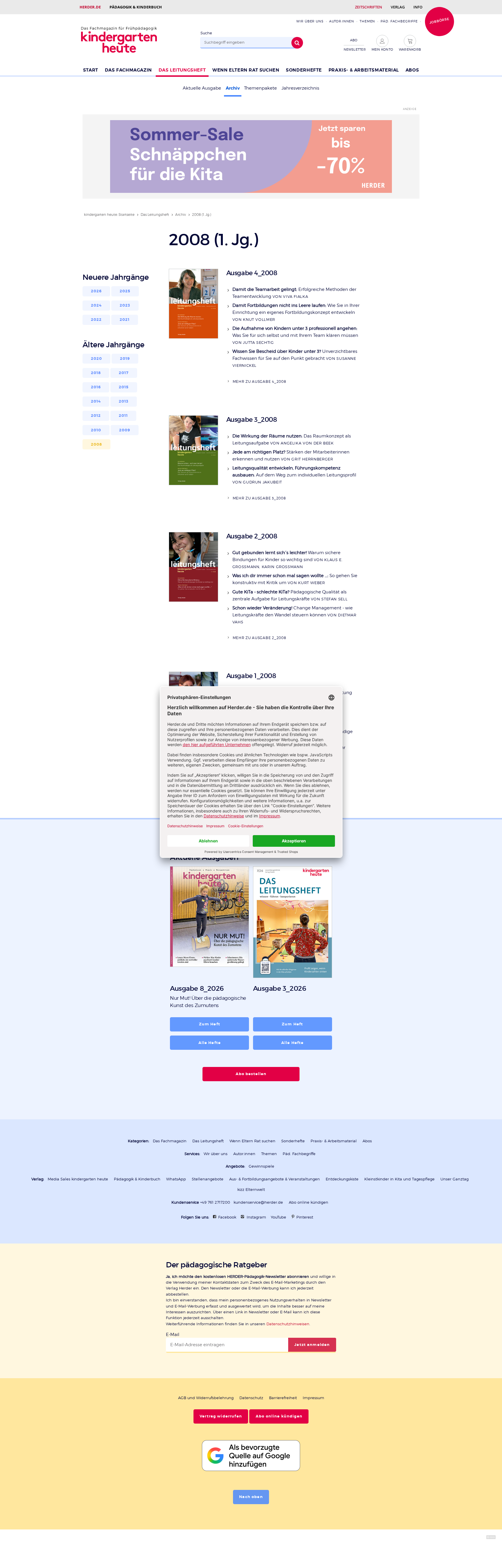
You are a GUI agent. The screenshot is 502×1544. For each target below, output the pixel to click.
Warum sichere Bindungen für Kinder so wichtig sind (287, 559)
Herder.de (90, 7)
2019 (125, 358)
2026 (96, 291)
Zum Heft (209, 1024)
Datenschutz (251, 1398)
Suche (206, 33)
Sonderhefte (304, 70)
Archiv (233, 88)
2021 (125, 319)
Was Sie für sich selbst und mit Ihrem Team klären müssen (295, 335)
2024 (96, 305)
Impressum (313, 1398)
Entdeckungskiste (342, 1179)
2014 (96, 401)
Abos (412, 70)
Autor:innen (341, 21)
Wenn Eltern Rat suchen (245, 70)
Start (90, 70)
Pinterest (304, 1217)
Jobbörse (439, 21)
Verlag (398, 7)
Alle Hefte (209, 1042)
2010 (96, 430)
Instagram (256, 1217)
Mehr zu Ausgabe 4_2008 (259, 381)
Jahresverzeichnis (300, 88)
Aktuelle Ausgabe (202, 88)
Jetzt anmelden (312, 1344)
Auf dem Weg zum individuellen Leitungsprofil (294, 474)
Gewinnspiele (261, 1166)
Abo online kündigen (308, 1202)
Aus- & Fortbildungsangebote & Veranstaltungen (274, 1179)
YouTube (278, 1217)
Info (417, 7)
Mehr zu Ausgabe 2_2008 (259, 638)
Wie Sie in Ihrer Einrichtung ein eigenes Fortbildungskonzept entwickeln (296, 312)
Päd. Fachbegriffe (399, 21)
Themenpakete (260, 88)
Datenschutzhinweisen (287, 1324)
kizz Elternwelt (251, 1189)
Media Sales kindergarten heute (78, 1179)
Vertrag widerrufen (221, 1416)
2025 (125, 291)
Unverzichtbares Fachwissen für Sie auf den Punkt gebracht (294, 358)
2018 (96, 373)
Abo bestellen (251, 1074)
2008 (96, 444)
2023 (125, 305)
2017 (124, 373)
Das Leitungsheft (182, 70)
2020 (96, 358)
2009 (124, 430)
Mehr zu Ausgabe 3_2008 (259, 498)
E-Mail (172, 1334)
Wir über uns (309, 21)
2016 (96, 387)
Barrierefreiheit (283, 1398)
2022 (96, 319)
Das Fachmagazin (128, 70)
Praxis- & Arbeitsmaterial (364, 70)
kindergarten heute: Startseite (109, 214)
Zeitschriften (368, 7)
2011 (123, 415)
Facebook (227, 1217)
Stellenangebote (207, 1179)
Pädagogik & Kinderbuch (136, 7)
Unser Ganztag (454, 1179)
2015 (124, 387)
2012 (96, 415)
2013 (124, 401)
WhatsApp (176, 1179)
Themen (367, 21)
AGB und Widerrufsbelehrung (206, 1398)
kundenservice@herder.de (258, 1202)
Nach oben (251, 1497)
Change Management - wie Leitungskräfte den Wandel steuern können (294, 614)
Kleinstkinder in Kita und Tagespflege (399, 1179)
